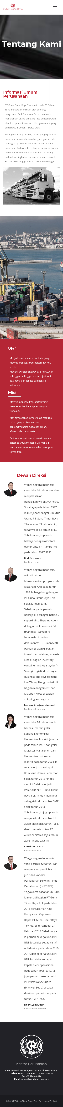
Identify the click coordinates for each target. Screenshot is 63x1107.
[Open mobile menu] (56, 7)
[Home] (13, 8)
